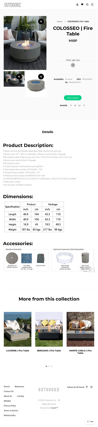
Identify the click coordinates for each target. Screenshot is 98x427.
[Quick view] (29, 350)
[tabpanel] (17, 333)
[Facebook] (86, 387)
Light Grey (73, 65)
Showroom (19, 386)
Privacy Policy (10, 405)
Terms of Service (11, 410)
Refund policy (10, 415)
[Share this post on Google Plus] (79, 105)
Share (63, 105)
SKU (79, 79)
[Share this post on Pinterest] (84, 105)
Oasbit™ (54, 408)
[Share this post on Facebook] (71, 105)
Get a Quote (72, 98)
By (66, 82)
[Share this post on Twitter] (75, 105)
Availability (59, 79)
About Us (8, 396)
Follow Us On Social (75, 387)
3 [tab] (51, 366)
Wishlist (7, 401)
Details (47, 132)
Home (59, 21)
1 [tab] (46, 366)
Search (7, 386)
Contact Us (9, 391)
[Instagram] (91, 387)
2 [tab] (49, 366)
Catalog (20, 396)
